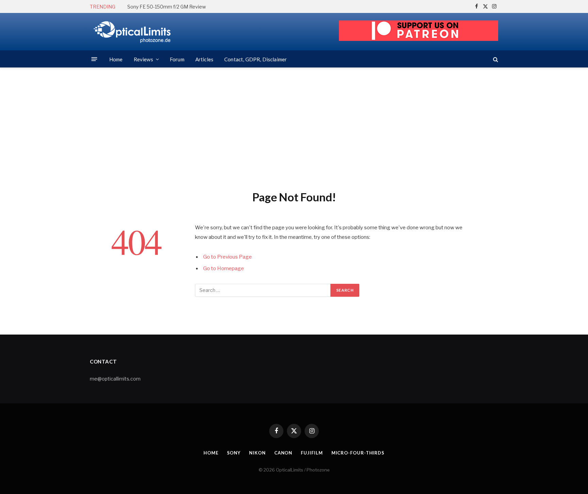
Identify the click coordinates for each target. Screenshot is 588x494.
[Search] (495, 59)
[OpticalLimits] (132, 32)
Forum (177, 59)
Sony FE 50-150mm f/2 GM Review (166, 7)
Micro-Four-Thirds (358, 453)
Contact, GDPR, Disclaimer (255, 59)
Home (116, 59)
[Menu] (94, 59)
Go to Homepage (223, 268)
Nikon (257, 453)
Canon (283, 453)
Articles (204, 59)
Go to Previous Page (227, 257)
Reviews (143, 59)
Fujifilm (312, 453)
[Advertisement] (294, 127)
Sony (234, 453)
